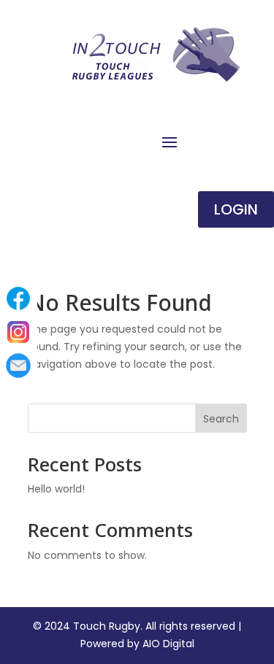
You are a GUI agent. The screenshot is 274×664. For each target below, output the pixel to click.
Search (221, 419)
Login (236, 209)
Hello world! (56, 489)
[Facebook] (18, 298)
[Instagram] (18, 332)
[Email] (18, 365)
